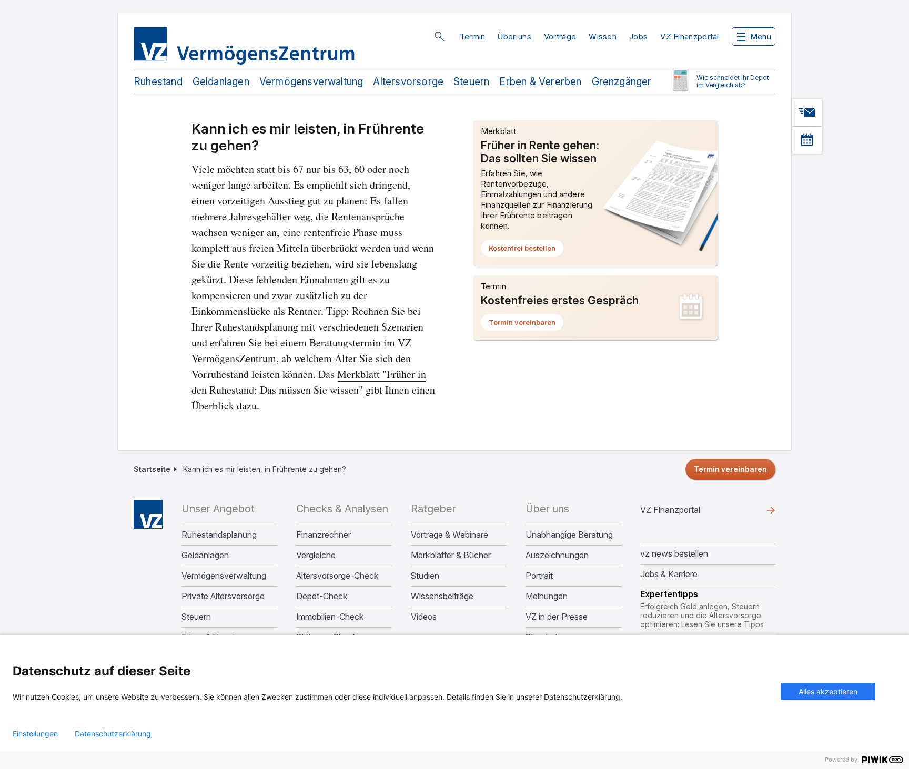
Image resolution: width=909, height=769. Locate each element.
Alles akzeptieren (828, 691)
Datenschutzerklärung (113, 734)
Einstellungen (35, 734)
